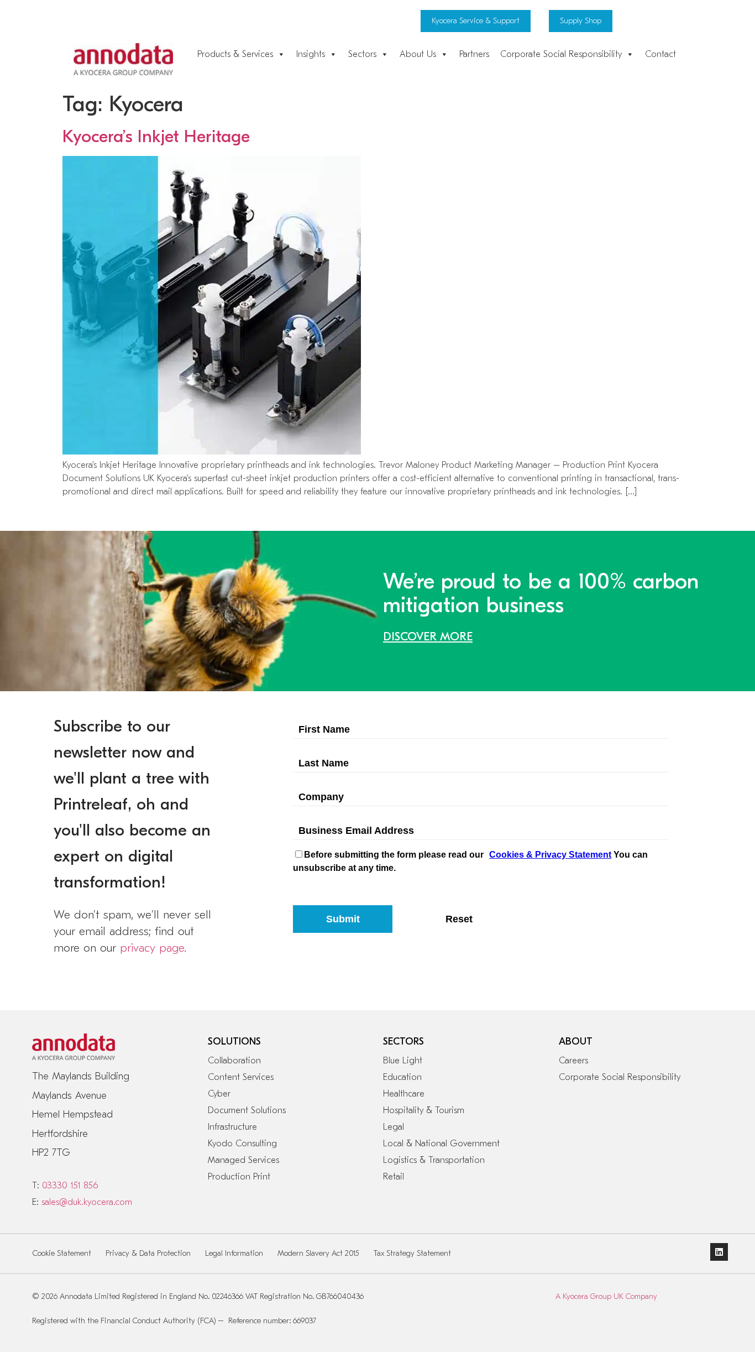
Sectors (362, 54)
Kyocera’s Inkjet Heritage (156, 136)
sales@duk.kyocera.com (86, 1202)
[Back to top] (704, 1302)
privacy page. (153, 947)
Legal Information (234, 1253)
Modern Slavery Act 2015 (318, 1253)
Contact (660, 54)
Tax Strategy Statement (412, 1253)
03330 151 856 (70, 1186)
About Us (418, 54)
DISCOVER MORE (428, 636)
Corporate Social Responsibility (561, 54)
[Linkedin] (719, 1252)
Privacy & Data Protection (148, 1253)
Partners (474, 54)
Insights (310, 54)
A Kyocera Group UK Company (606, 1296)
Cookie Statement (62, 1253)
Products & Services (235, 54)
